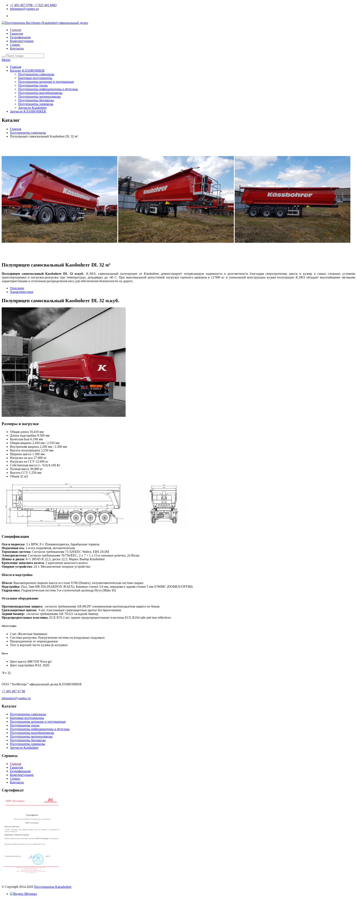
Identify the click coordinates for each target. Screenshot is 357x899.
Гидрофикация (20, 37)
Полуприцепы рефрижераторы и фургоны (48, 89)
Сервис (15, 44)
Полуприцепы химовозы (35, 104)
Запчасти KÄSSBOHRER (28, 111)
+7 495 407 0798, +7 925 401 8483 (33, 5)
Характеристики (21, 292)
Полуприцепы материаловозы (39, 96)
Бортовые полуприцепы (35, 78)
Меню (6, 60)
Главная (15, 30)
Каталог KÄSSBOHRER (27, 70)
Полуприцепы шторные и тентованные (46, 81)
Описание (17, 288)
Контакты (17, 48)
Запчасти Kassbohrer (32, 107)
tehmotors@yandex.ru (24, 9)
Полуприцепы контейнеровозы (40, 93)
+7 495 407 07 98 (13, 691)
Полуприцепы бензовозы (36, 100)
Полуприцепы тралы (33, 85)
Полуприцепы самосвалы (36, 74)
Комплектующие (22, 41)
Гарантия (16, 33)
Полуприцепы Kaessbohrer (52, 886)
